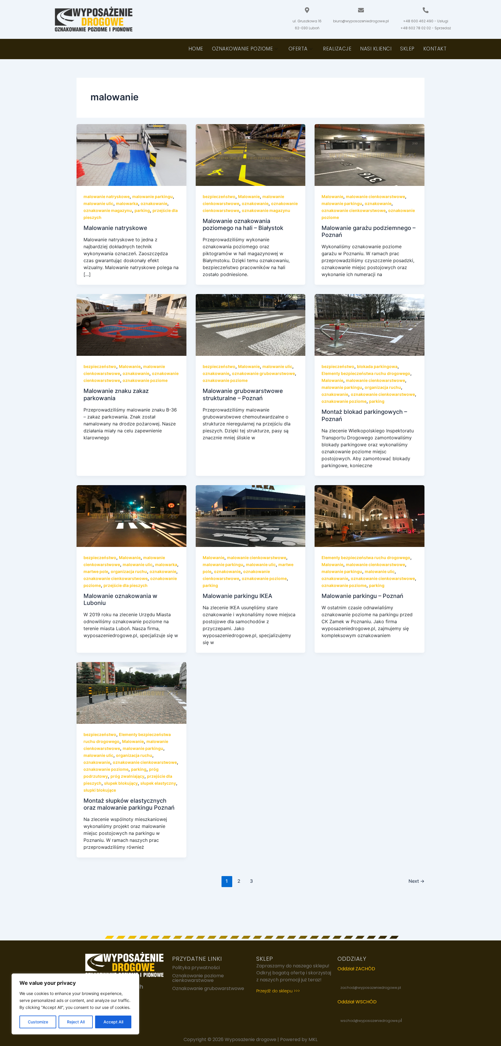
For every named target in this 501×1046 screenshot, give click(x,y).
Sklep (407, 48)
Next (416, 881)
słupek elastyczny (158, 783)
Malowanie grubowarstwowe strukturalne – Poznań (243, 394)
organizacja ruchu (383, 387)
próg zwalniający (127, 776)
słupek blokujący (121, 783)
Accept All (113, 1021)
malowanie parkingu (152, 196)
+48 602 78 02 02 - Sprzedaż (425, 28)
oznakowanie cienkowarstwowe (354, 210)
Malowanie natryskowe (115, 227)
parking (142, 210)
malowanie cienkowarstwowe (375, 196)
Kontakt (435, 48)
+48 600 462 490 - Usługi (425, 21)
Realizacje (337, 48)
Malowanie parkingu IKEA (237, 595)
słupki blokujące (100, 790)
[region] (75, 1004)
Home (195, 48)
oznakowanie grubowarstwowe (263, 373)
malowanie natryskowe (107, 196)
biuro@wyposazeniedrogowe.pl (361, 21)
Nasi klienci (375, 48)
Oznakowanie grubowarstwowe (208, 988)
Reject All (76, 1021)
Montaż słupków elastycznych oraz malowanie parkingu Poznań (129, 804)
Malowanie (249, 196)
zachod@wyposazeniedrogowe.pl (370, 987)
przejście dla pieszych (126, 585)
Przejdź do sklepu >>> (278, 991)
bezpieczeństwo (219, 196)
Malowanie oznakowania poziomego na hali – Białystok (243, 224)
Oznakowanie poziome (242, 48)
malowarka (127, 203)
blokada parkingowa (377, 366)
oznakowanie (154, 203)
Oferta (298, 48)
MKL (312, 1039)
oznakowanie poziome (145, 380)
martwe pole (96, 571)
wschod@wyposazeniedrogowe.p (370, 1020)
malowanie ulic (98, 203)
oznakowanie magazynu (108, 210)
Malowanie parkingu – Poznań (362, 595)
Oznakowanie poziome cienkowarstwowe (198, 978)
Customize (38, 1021)
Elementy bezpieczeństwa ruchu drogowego (366, 373)
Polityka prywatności (196, 967)
